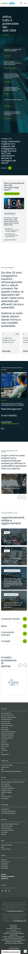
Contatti (3, 834)
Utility (2, 794)
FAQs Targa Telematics (7, 830)
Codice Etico (13, 930)
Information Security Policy (13, 928)
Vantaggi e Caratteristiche (8, 811)
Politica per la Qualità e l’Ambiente (14, 943)
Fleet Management (6, 713)
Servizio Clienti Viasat (7, 826)
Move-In (3, 748)
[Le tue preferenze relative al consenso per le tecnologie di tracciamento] (25, 951)
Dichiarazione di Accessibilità (13, 942)
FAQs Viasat (4, 832)
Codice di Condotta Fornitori (13, 932)
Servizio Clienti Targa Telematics (10, 824)
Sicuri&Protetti (5, 754)
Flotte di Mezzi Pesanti (7, 725)
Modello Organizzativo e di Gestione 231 (13, 937)
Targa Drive (4, 750)
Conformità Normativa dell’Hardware (11, 771)
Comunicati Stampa (6, 845)
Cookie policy (13, 927)
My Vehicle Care (5, 721)
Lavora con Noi (5, 862)
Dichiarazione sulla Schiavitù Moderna (13, 933)
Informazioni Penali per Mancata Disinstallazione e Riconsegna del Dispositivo (13, 939)
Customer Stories (6, 849)
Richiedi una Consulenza (7, 876)
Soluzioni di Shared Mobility (8, 732)
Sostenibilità (4, 864)
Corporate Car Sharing (7, 736)
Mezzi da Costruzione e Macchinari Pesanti (12, 782)
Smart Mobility (5, 730)
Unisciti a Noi (4, 878)
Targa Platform (5, 809)
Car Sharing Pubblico (6, 738)
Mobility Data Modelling (7, 734)
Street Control (5, 746)
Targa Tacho (4, 728)
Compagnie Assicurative (7, 788)
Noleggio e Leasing (6, 790)
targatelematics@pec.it (15, 911)
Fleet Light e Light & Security (8, 717)
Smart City (4, 740)
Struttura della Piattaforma (8, 813)
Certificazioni (4, 866)
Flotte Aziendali (5, 784)
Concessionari (5, 798)
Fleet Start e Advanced (7, 715)
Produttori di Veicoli (6, 796)
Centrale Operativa (6, 828)
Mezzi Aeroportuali (6, 786)
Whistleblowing (13, 935)
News (2, 847)
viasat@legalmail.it (19, 921)
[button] (14, 203)
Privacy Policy (13, 925)
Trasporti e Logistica (6, 792)
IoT (2, 752)
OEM (2, 769)
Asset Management (6, 719)
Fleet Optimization (6, 723)
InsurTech (3, 742)
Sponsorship (4, 868)
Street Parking (5, 744)
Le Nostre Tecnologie (6, 765)
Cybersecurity (5, 767)
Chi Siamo (4, 860)
